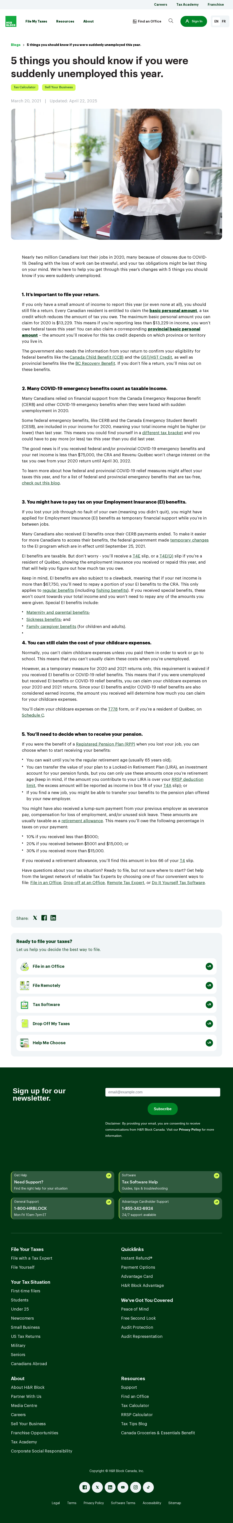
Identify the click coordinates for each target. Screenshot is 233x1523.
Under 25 (20, 1309)
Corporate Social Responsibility (41, 1451)
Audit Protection (137, 1327)
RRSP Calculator (137, 1415)
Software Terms (123, 1503)
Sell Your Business (28, 1424)
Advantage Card (137, 1276)
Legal (56, 1503)
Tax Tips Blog (134, 1424)
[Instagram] (135, 1487)
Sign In (197, 21)
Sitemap (174, 1503)
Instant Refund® (136, 1258)
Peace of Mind (135, 1309)
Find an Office (135, 1396)
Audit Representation (141, 1336)
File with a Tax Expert (31, 1258)
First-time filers (25, 1291)
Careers (160, 4)
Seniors (18, 1355)
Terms (71, 1503)
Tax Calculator (135, 1406)
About (88, 21)
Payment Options (138, 1267)
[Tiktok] (148, 1487)
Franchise (216, 4)
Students (19, 1300)
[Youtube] (122, 1487)
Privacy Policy (94, 1503)
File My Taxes (36, 21)
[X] (97, 1487)
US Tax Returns (26, 1336)
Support (129, 1387)
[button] (193, 21)
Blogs (15, 44)
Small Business (25, 1327)
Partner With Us (26, 1396)
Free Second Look (138, 1318)
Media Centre (24, 1406)
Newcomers (22, 1318)
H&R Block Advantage (142, 1285)
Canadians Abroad (29, 1364)
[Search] (171, 21)
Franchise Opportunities (34, 1433)
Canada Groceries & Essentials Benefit (158, 1433)
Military (18, 1346)
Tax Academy (187, 4)
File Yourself (23, 1267)
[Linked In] (110, 1487)
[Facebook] (84, 1487)
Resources (65, 21)
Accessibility (152, 1503)
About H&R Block (28, 1387)
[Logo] (10, 21)
